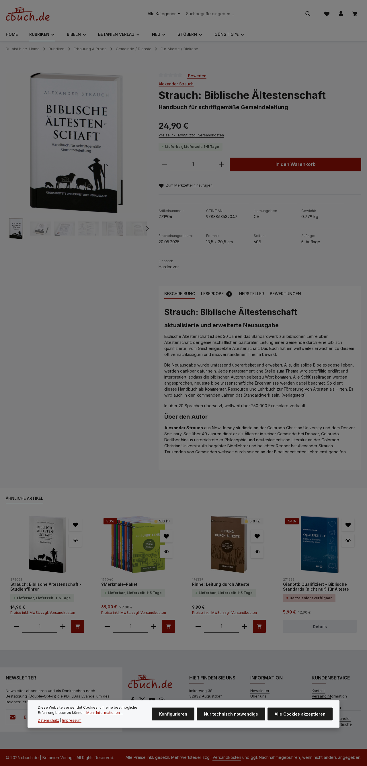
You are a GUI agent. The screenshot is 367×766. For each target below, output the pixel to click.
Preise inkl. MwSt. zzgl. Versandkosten (191, 135)
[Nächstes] (147, 229)
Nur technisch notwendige (231, 714)
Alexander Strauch (176, 83)
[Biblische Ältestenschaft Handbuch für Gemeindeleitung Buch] (76, 143)
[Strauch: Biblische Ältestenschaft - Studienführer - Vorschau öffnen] (75, 540)
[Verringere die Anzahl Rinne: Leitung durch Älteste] (198, 626)
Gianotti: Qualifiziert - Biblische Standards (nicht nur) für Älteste (316, 587)
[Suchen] (308, 13)
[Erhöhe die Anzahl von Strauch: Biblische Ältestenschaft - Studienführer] (63, 626)
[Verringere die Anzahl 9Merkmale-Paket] (107, 626)
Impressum (71, 720)
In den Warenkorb (296, 164)
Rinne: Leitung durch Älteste (220, 584)
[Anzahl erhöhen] (221, 164)
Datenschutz (48, 720)
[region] (76, 156)
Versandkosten (226, 757)
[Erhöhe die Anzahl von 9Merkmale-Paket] (154, 626)
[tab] (179, 294)
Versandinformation (329, 696)
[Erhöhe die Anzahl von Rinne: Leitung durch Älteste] (245, 626)
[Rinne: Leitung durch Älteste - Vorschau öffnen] (257, 551)
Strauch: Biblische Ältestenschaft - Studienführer (45, 587)
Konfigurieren (173, 714)
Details (320, 626)
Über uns (258, 696)
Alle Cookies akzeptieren (300, 714)
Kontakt (318, 690)
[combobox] (242, 13)
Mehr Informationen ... (104, 713)
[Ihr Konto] (340, 13)
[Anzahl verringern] (165, 164)
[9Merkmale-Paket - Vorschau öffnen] (166, 551)
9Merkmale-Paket (119, 584)
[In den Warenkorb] (77, 626)
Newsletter (260, 690)
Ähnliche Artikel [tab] (24, 498)
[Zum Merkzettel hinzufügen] (75, 524)
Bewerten (196, 75)
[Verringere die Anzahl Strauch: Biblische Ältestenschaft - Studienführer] (16, 626)
